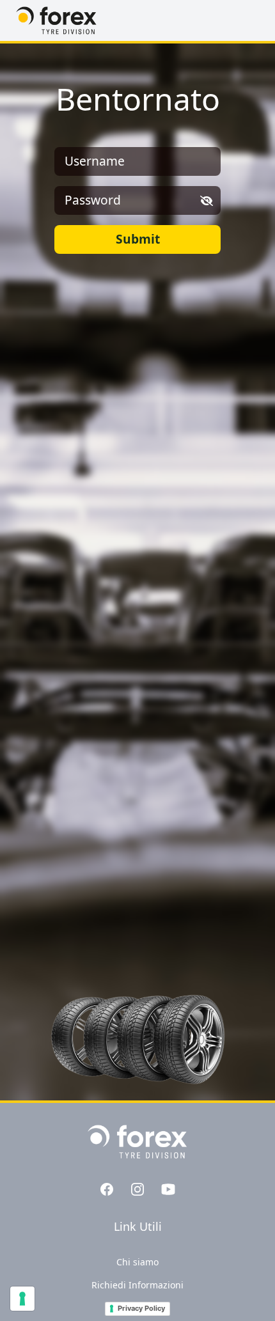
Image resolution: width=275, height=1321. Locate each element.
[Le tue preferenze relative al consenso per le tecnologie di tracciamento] (22, 1298)
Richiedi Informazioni (137, 1285)
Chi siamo (137, 1262)
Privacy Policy (141, 1308)
